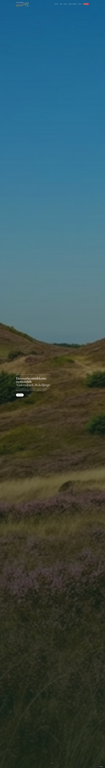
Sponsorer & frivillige (72, 3)
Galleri (61, 3)
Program (65, 3)
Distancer (56, 3)
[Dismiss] (103, 766)
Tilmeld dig (86, 3)
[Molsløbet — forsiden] (22, 4)
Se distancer (28, 394)
